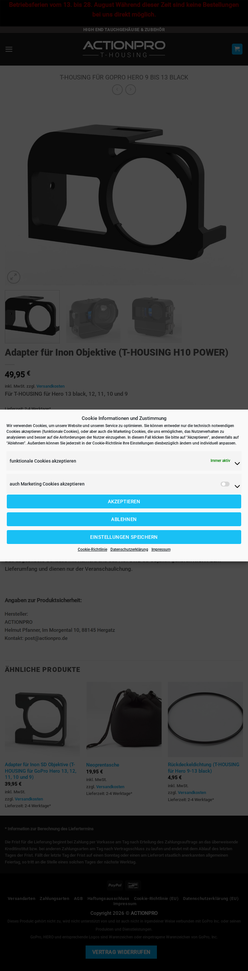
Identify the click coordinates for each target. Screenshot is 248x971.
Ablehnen (124, 519)
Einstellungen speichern (124, 537)
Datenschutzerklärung (129, 549)
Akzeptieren (124, 502)
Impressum (160, 549)
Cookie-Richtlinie (92, 549)
